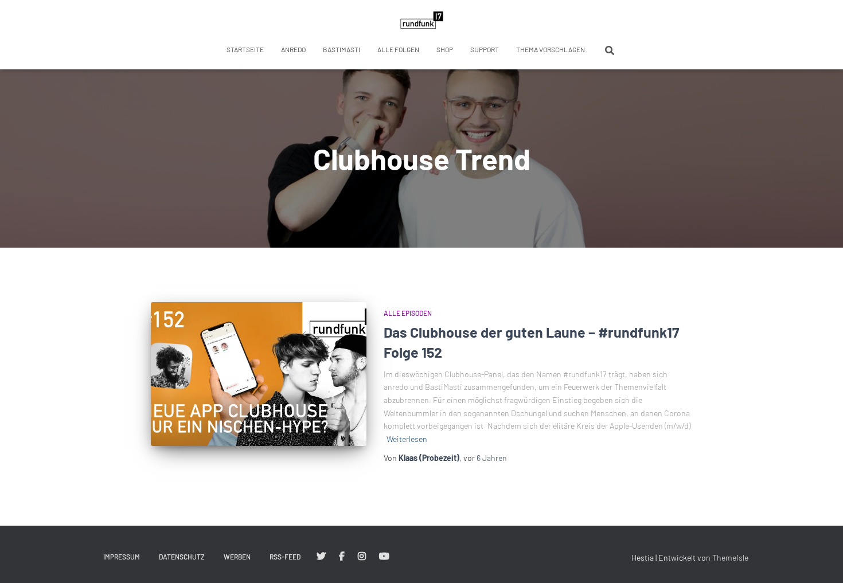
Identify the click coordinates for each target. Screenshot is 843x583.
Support (484, 49)
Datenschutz (182, 557)
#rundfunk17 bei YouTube (384, 556)
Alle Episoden (408, 313)
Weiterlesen (407, 439)
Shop (444, 49)
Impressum (121, 557)
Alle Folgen (398, 49)
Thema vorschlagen (550, 49)
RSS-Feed (285, 557)
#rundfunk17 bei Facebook (341, 556)
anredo (293, 49)
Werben (237, 557)
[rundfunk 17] (422, 20)
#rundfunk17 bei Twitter (321, 556)
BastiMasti (341, 49)
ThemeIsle (730, 557)
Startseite (245, 49)
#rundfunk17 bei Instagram (362, 556)
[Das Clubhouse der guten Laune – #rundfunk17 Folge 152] (258, 374)
